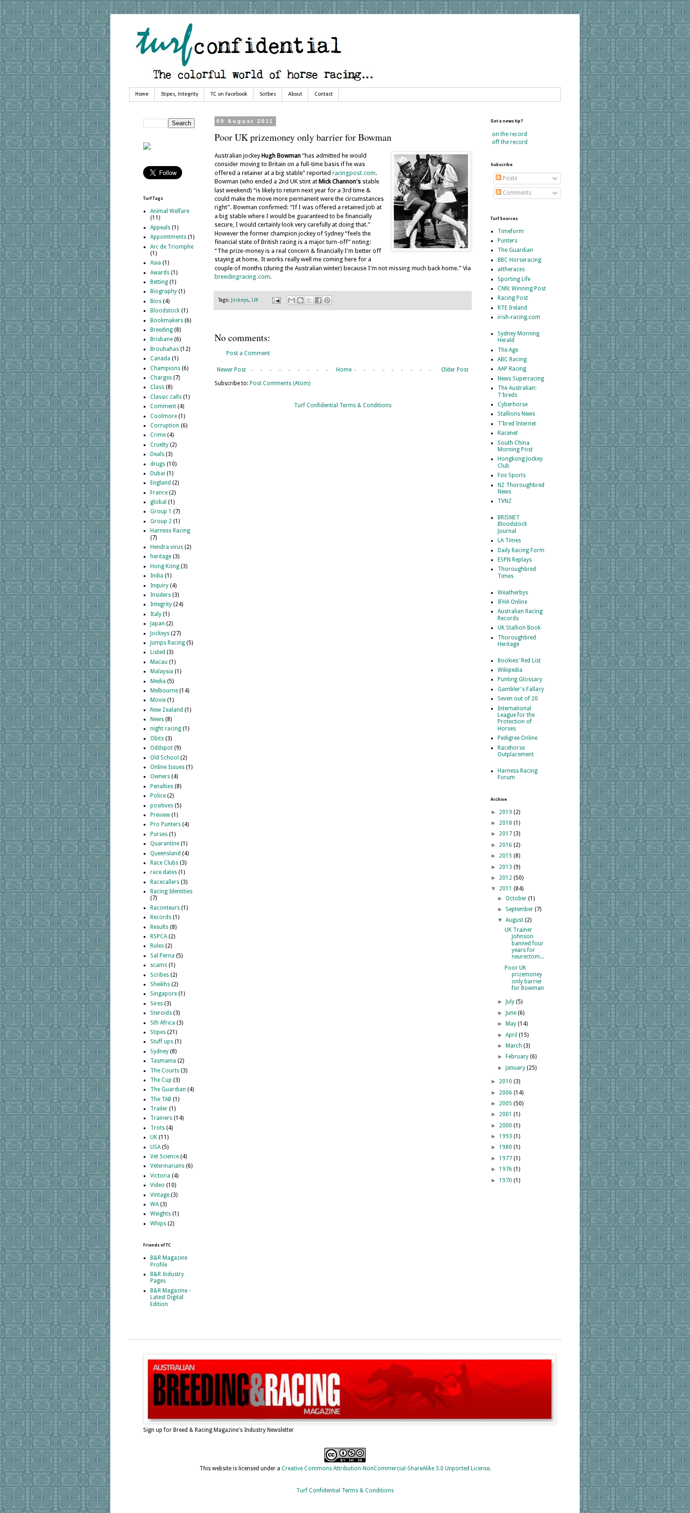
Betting (159, 282)
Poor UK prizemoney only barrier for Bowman (524, 978)
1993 (506, 1136)
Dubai (157, 473)
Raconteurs (165, 908)
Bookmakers (166, 320)
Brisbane (161, 339)
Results (159, 927)
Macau (159, 662)
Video (157, 1185)
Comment (163, 406)
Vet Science (164, 1156)
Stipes (158, 1032)
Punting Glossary (520, 679)
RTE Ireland (512, 307)
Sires (156, 1003)
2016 (506, 845)
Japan (157, 623)
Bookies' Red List (519, 660)
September (520, 909)
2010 (506, 1081)
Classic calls (166, 397)
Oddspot (161, 748)
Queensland (165, 853)
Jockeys (240, 300)
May (512, 1023)
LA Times (509, 540)
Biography (163, 291)
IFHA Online (512, 602)
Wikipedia (510, 670)
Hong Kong (164, 566)
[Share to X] (309, 300)
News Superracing (521, 378)
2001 (506, 1114)
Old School (164, 757)
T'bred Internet (517, 423)
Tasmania (163, 1060)
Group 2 (161, 521)
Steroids (161, 1013)
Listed (157, 652)
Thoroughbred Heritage (517, 640)
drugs (157, 464)
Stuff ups (161, 1041)
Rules (157, 946)
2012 (506, 877)
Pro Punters (165, 824)
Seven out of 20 (518, 698)
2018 (506, 823)
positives (161, 805)
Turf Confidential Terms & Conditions (342, 405)
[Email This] (291, 300)
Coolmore (163, 416)
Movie (158, 700)
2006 (506, 1092)
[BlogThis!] (300, 300)
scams (158, 965)
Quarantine (164, 843)
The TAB (160, 1099)
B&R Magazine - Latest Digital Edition (170, 1297)
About (295, 94)
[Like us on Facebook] (147, 147)
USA (155, 1147)
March (514, 1045)
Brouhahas (164, 349)
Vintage (159, 1195)
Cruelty (159, 444)
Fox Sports (512, 475)
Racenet (508, 433)
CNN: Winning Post (522, 288)
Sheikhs (160, 984)
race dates (163, 872)
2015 (506, 855)
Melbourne (164, 690)
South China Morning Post (515, 446)
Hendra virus (166, 547)
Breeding (161, 330)
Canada (160, 358)
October (517, 898)
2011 (506, 888)
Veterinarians (167, 1166)
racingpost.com (354, 172)
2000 (506, 1125)
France (159, 492)
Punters (507, 240)
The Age (508, 350)
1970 (506, 1180)
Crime (158, 435)
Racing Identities (171, 891)
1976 (506, 1169)
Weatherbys (513, 592)
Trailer (159, 1108)
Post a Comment (248, 353)
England (160, 482)
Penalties (161, 786)
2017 (506, 833)
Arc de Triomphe (171, 246)
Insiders (160, 595)
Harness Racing (170, 530)
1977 (506, 1158)
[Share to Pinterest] (327, 300)
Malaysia (161, 671)
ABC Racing (512, 359)
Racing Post (513, 298)
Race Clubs (164, 862)
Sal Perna (162, 955)
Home (142, 94)
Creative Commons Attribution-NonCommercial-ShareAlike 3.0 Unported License (386, 1468)
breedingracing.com (242, 276)
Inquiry (159, 585)
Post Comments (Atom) (280, 383)
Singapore (163, 993)
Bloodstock (165, 310)
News (157, 719)
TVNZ (505, 501)
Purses (159, 834)
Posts (509, 178)
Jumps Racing (167, 642)
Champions (165, 368)
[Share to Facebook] (318, 300)
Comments (516, 193)
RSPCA (158, 936)
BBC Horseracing (519, 260)
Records (160, 917)
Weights (160, 1213)
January (516, 1067)
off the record (510, 142)
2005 (506, 1103)
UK (255, 300)
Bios (155, 301)
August (515, 920)
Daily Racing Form (521, 550)
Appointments (168, 237)
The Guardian (168, 1089)
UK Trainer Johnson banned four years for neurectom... (524, 943)
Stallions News (516, 414)
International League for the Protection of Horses (516, 718)
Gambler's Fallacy (521, 689)
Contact (323, 94)
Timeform (511, 231)
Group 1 (161, 511)
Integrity (161, 604)
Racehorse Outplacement (516, 751)
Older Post (454, 369)
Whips (158, 1223)
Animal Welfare (169, 211)
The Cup (161, 1080)
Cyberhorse (513, 404)
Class (157, 387)
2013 (506, 867)
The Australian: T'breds (517, 391)
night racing (165, 728)
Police (158, 795)
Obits (157, 738)
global (158, 502)
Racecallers (164, 882)
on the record (509, 134)
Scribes (268, 94)
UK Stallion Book (519, 627)
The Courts (164, 1070)
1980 (506, 1147)
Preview (160, 815)
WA (154, 1204)
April (512, 1035)
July (511, 1001)
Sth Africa (162, 1022)
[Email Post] (276, 300)
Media (158, 681)
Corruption (164, 425)
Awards (159, 272)
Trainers (161, 1118)
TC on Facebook (228, 94)
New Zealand (166, 710)
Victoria (160, 1175)
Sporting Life (514, 279)
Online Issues (167, 767)
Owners (160, 776)
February (518, 1056)
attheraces (511, 269)
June (512, 1013)
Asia (155, 262)
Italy (155, 614)
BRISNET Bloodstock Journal (512, 524)
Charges (161, 377)
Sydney (159, 1051)
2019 (506, 812)
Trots (157, 1128)
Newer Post (231, 369)
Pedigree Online (517, 738)
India (156, 575)
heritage (160, 556)
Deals (157, 454)
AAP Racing (512, 368)
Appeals (160, 227)
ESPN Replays (515, 559)
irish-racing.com (519, 317)
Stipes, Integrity (179, 94)
